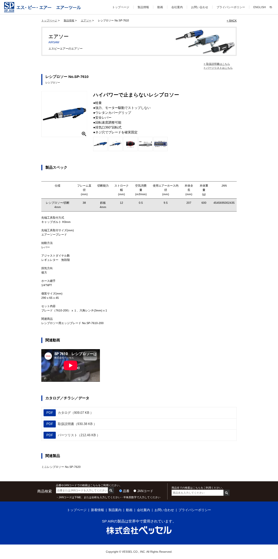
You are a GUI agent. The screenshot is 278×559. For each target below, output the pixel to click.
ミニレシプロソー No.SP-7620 (61, 466)
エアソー (86, 20)
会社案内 (177, 7)
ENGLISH (259, 7)
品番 (126, 491)
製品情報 (143, 7)
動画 (160, 7)
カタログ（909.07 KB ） (70, 412)
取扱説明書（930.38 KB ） (71, 424)
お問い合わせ (199, 7)
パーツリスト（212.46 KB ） (73, 435)
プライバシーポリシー (231, 7)
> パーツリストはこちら (218, 67)
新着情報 (97, 510)
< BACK (232, 20)
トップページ (120, 7)
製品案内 (114, 510)
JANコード (145, 491)
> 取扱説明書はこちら (217, 63)
